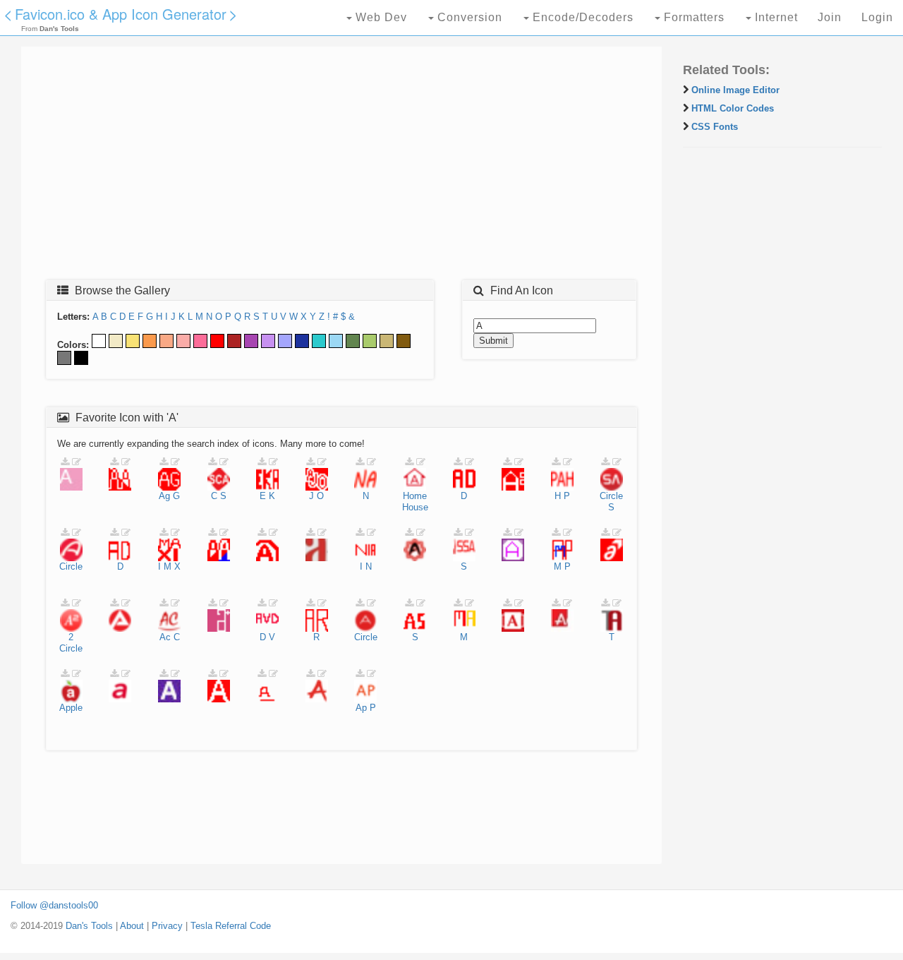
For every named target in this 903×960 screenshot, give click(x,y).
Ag (164, 496)
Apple (71, 707)
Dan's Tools (89, 925)
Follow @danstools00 (54, 905)
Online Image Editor (735, 90)
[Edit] (76, 462)
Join (830, 17)
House (415, 507)
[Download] (65, 462)
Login (877, 17)
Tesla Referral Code (230, 925)
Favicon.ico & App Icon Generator (120, 14)
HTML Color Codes (732, 108)
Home (415, 496)
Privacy (167, 925)
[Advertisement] (341, 167)
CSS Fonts (714, 126)
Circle (611, 496)
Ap (361, 707)
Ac (165, 637)
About (132, 925)
